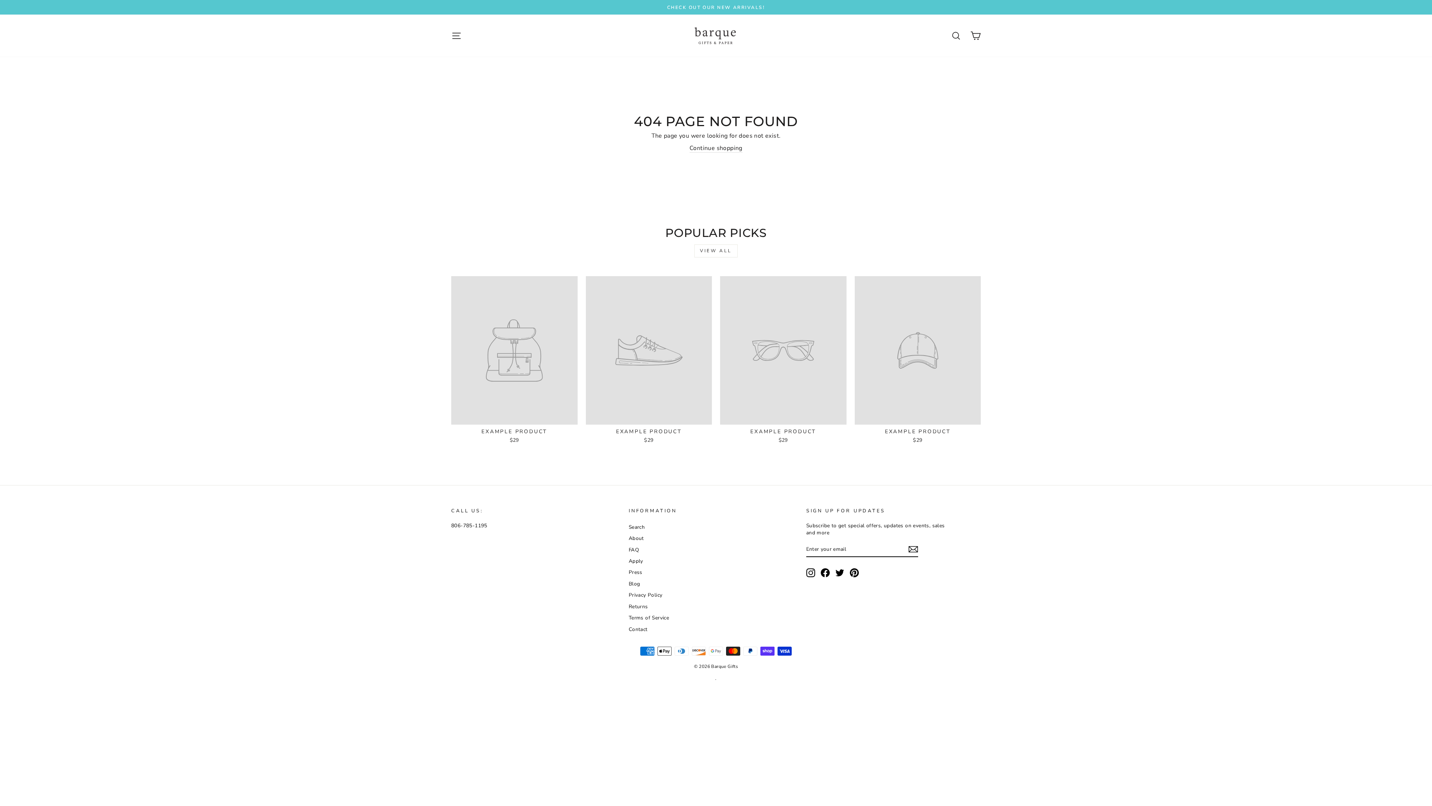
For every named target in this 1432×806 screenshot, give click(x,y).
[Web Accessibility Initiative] (3, 797)
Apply (636, 561)
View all (716, 251)
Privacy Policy (646, 595)
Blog (634, 583)
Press (636, 572)
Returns (638, 606)
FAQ (634, 549)
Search (637, 527)
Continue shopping (716, 148)
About (636, 538)
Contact (638, 629)
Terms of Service (649, 617)
